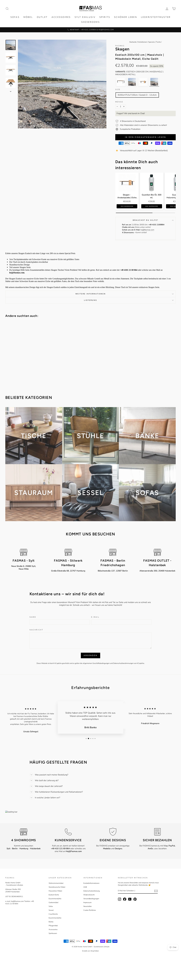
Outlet (42, 17)
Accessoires (61, 17)
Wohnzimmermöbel (56, 883)
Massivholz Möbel (55, 891)
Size (117, 89)
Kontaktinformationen (91, 883)
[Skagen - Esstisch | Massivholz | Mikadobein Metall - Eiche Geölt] (132, 81)
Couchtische (53, 914)
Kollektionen (142, 42)
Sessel (51, 910)
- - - (24, 848)
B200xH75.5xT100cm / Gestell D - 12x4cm (137, 95)
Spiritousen (53, 933)
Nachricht (36, 630)
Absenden (90, 655)
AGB (85, 887)
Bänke (51, 922)
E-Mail (95, 617)
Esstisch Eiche (54, 895)
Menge (119, 102)
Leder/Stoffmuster (156, 17)
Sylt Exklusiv (85, 17)
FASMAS (120, 46)
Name (33, 617)
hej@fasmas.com (147, 230)
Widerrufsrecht (88, 895)
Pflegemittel (53, 925)
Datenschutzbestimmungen (123, 663)
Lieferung (90, 300)
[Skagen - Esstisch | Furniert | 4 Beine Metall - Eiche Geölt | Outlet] (121, 81)
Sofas (14, 17)
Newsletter (87, 906)
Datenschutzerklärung (91, 891)
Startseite (132, 42)
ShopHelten (94, 951)
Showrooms (90, 22)
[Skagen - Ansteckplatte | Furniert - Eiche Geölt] (143, 81)
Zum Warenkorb (127, 206)
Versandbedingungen (91, 898)
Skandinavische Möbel (57, 887)
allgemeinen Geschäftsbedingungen (96, 663)
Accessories (53, 929)
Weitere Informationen (90, 294)
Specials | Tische (154, 42)
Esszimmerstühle (55, 898)
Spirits (104, 17)
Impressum (87, 902)
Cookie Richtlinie (89, 910)
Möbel (28, 17)
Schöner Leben (125, 17)
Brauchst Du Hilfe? (145, 220)
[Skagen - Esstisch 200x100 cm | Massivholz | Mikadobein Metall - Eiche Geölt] (154, 81)
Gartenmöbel (53, 902)
